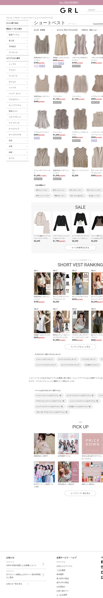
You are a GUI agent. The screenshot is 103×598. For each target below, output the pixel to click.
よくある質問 (62, 595)
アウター (17, 18)
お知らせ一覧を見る (14, 584)
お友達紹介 (61, 587)
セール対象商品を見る (80, 248)
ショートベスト (27, 18)
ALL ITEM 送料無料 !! (69, 2)
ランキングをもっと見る (80, 347)
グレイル (9, 18)
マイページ (61, 562)
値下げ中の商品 (63, 582)
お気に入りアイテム (64, 566)
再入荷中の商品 (63, 578)
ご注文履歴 (61, 570)
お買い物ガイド (63, 591)
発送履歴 (60, 574)
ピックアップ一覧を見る (80, 493)
